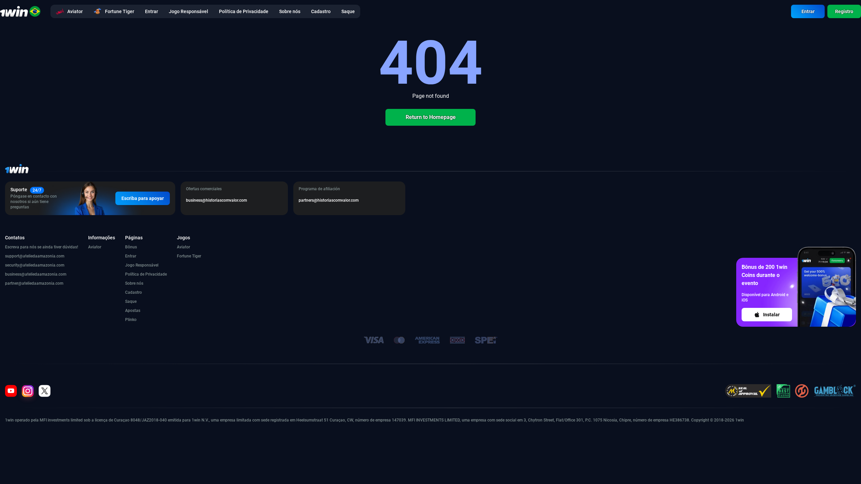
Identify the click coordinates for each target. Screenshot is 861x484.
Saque (131, 301)
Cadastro (133, 292)
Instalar (771, 314)
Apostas (132, 311)
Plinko (131, 320)
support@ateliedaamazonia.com (34, 256)
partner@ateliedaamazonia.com (34, 283)
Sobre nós (134, 283)
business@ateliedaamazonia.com (35, 274)
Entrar (808, 11)
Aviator (94, 247)
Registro (844, 11)
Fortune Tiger (189, 256)
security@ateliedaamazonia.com (34, 265)
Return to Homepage (431, 117)
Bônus (131, 247)
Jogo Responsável (141, 265)
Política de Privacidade (146, 274)
